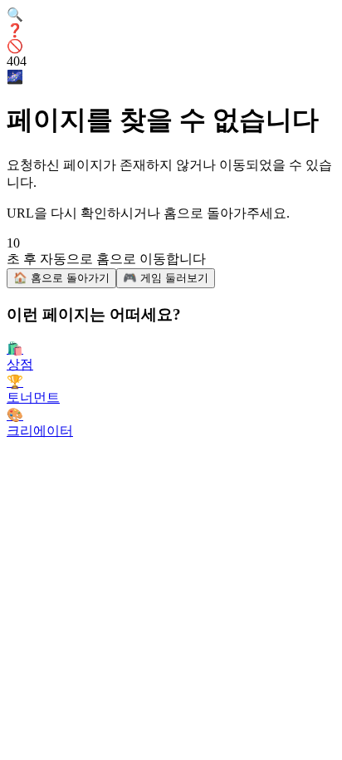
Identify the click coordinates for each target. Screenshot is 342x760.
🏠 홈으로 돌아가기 (61, 278)
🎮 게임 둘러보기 (165, 278)
